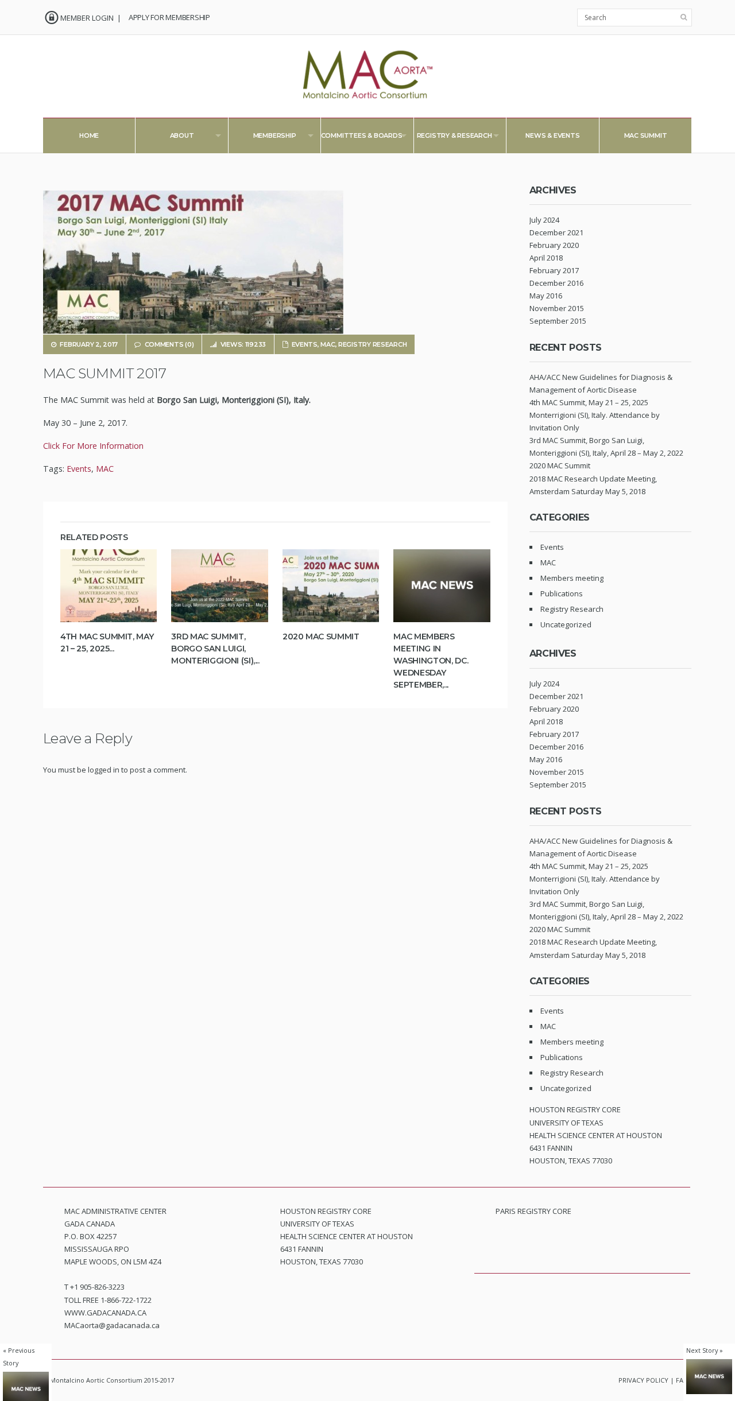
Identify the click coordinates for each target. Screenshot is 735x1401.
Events (305, 344)
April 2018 (546, 258)
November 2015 (556, 308)
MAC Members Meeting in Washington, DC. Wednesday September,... (430, 660)
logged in (103, 769)
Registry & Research (447, 138)
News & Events (552, 135)
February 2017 (554, 270)
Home (89, 135)
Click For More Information (93, 445)
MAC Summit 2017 (104, 373)
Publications (561, 593)
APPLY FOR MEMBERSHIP (169, 17)
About (165, 138)
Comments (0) (169, 344)
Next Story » (704, 1350)
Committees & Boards (356, 138)
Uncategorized (565, 624)
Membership (262, 138)
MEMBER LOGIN (87, 18)
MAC (327, 344)
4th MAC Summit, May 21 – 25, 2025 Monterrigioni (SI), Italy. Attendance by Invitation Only (594, 415)
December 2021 (556, 232)
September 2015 (557, 321)
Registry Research (372, 344)
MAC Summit (645, 135)
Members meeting (572, 578)
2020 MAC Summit (321, 636)
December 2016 (556, 283)
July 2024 (544, 220)
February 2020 (554, 245)
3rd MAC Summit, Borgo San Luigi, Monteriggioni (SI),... (215, 648)
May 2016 (545, 295)
